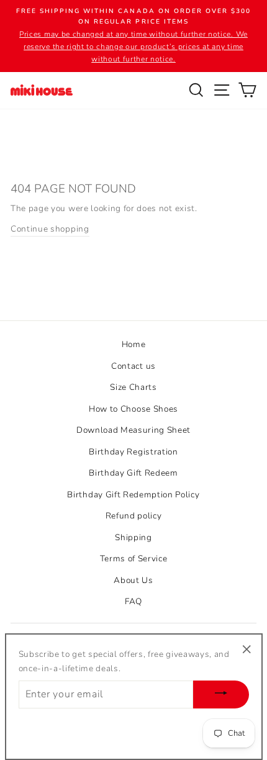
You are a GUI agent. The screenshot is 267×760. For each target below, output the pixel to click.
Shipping (133, 537)
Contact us (133, 366)
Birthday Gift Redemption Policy (133, 494)
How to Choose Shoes (133, 409)
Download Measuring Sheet (133, 430)
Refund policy (134, 516)
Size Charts (133, 387)
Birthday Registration (133, 452)
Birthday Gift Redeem (133, 473)
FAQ (133, 601)
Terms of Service (134, 558)
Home (134, 344)
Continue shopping (50, 229)
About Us (133, 580)
